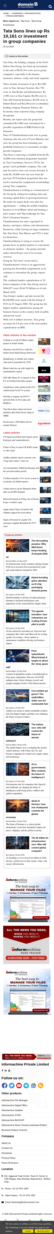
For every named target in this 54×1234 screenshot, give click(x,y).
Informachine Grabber (12, 1110)
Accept (28, 1231)
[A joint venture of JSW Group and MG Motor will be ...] (44, 380)
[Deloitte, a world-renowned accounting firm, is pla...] (44, 400)
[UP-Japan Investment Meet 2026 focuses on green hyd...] (45, 439)
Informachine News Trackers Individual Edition (24, 1125)
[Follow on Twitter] (12, 1085)
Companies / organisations (26, 13)
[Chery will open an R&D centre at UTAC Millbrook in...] (45, 449)
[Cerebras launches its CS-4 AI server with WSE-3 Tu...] (45, 480)
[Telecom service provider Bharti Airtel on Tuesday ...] (44, 370)
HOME (6, 13)
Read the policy (44, 1231)
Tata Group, (36, 21)
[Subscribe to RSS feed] (40, 1085)
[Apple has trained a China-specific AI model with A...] (45, 512)
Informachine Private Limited (22, 1214)
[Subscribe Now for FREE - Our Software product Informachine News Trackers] (27, 945)
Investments (8, 25)
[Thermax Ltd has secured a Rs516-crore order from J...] (44, 352)
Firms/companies (15, 16)
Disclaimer (7, 1153)
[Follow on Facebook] (4, 1085)
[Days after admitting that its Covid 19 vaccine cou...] (44, 389)
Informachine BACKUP (13, 1120)
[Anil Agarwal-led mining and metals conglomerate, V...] (44, 342)
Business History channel (14, 1130)
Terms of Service (10, 1163)
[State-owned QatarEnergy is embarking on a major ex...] (44, 361)
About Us (6, 1143)
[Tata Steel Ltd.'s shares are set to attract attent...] (44, 413)
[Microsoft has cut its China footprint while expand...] (45, 501)
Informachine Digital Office (14, 1105)
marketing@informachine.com (25, 1202)
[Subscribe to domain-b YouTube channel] (19, 1085)
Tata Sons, (25, 21)
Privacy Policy (9, 1158)
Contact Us (7, 1148)
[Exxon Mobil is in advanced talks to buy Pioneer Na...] (44, 424)
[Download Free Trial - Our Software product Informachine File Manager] (27, 899)
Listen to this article (18, 56)
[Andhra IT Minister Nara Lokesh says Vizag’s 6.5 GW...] (45, 460)
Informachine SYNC (11, 1115)
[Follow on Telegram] (26, 1085)
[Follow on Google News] (33, 1085)
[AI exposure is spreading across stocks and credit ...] (45, 470)
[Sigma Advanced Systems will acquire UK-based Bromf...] (45, 523)
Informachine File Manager (15, 1100)
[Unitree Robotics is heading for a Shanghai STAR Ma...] (45, 491)
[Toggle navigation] (5, 5)
